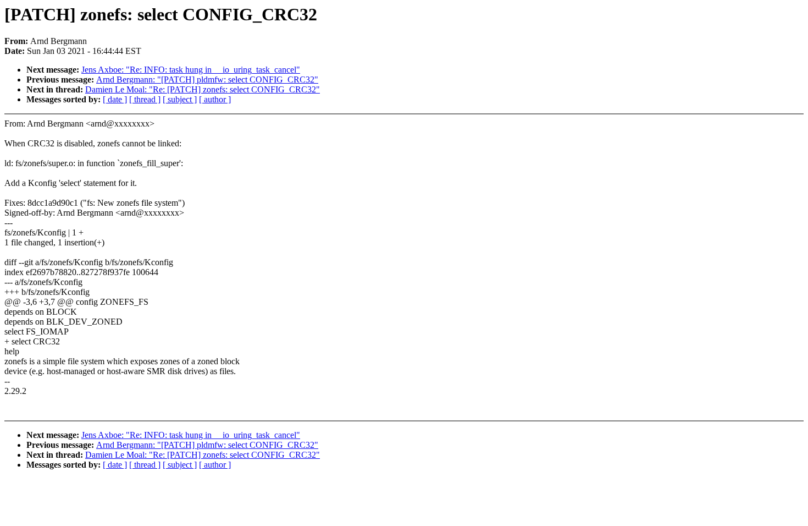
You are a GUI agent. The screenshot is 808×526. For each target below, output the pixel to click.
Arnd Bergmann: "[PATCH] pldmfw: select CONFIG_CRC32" (207, 79)
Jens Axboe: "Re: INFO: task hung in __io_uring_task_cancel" (190, 69)
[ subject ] (180, 99)
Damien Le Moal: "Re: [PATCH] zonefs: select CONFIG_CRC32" (202, 89)
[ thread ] (145, 99)
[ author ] (215, 99)
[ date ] (115, 99)
